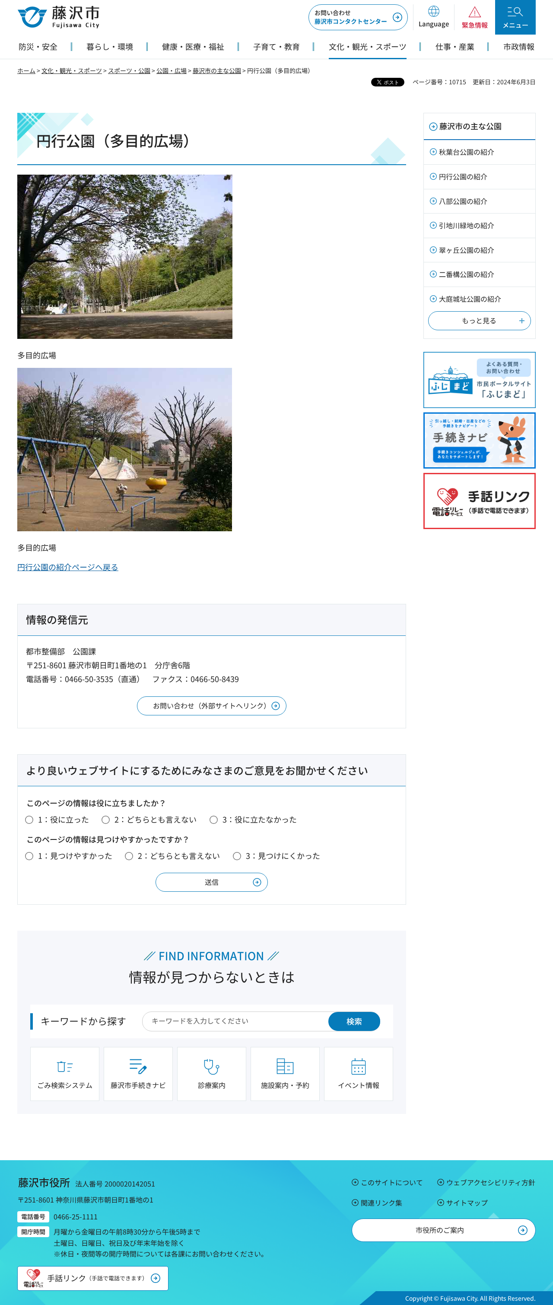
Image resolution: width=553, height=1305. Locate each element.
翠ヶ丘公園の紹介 (466, 250)
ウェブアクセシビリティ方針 (490, 1182)
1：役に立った (63, 819)
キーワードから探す (83, 1020)
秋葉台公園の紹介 (466, 152)
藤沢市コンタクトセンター (351, 17)
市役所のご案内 (440, 1230)
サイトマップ (467, 1202)
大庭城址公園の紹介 (470, 299)
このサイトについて (392, 1182)
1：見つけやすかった (75, 855)
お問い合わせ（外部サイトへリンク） (211, 705)
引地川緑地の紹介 (466, 225)
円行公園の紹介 (463, 176)
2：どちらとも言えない (155, 819)
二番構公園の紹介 (466, 274)
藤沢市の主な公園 (217, 70)
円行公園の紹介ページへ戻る (67, 566)
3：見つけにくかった (283, 855)
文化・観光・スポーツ (71, 70)
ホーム (26, 70)
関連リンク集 (381, 1202)
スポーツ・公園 (129, 70)
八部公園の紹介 (463, 201)
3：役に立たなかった (259, 819)
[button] (433, 17)
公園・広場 (171, 70)
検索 (354, 1021)
